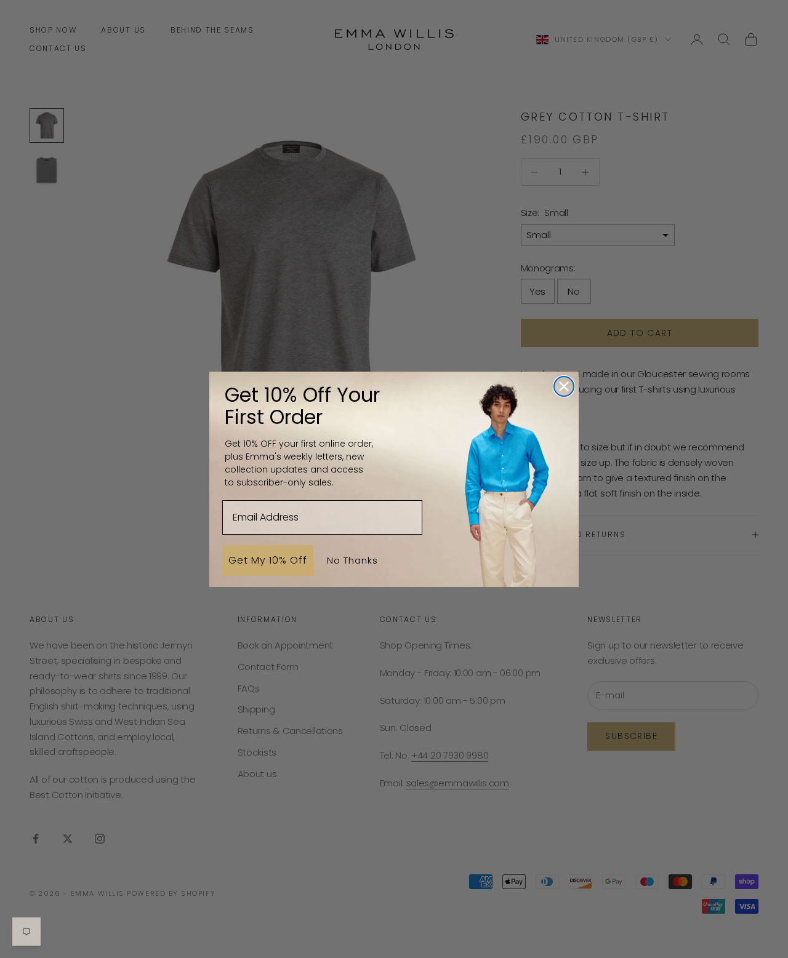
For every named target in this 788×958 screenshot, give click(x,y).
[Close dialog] (564, 386)
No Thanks (352, 559)
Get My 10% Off (267, 560)
